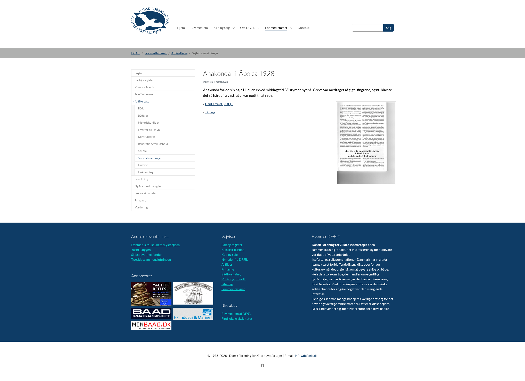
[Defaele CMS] (150, 20)
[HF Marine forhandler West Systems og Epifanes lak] (193, 314)
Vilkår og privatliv (233, 279)
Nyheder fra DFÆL (234, 259)
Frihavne (227, 269)
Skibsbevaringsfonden (146, 254)
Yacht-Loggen (141, 249)
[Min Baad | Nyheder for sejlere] (151, 325)
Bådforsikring (231, 274)
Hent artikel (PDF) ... (219, 104)
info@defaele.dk (306, 355)
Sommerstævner (233, 289)
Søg (388, 28)
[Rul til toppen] (516, 372)
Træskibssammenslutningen (151, 259)
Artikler (226, 264)
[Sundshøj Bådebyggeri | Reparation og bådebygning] (193, 293)
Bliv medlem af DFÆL (236, 313)
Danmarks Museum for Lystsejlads (155, 245)
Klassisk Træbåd (232, 249)
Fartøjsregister (231, 245)
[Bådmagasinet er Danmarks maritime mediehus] (151, 313)
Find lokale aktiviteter (236, 318)
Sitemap (227, 284)
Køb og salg (229, 254)
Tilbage (210, 112)
